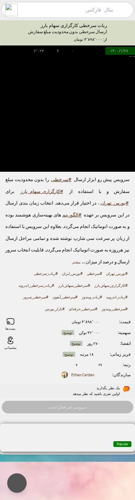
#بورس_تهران (114, 202)
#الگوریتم (71, 214)
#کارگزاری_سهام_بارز (42, 191)
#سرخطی (61, 179)
